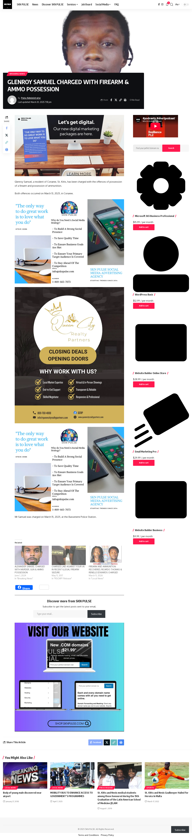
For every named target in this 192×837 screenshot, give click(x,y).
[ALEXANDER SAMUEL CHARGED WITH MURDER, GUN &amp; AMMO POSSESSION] (32, 555)
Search (171, 148)
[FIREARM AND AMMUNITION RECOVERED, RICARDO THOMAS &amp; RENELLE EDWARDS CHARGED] (106, 555)
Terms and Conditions (88, 835)
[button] (171, 4)
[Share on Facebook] (111, 100)
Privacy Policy (107, 835)
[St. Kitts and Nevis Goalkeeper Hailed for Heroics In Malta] (167, 775)
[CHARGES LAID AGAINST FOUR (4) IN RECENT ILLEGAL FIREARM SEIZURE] (69, 555)
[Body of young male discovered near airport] (25, 775)
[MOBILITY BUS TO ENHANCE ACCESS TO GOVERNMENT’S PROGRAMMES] (72, 775)
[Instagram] (162, 4)
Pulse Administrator (31, 98)
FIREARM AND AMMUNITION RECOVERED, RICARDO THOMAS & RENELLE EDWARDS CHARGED (105, 569)
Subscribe (96, 613)
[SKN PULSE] (7, 4)
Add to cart (143, 227)
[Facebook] (159, 4)
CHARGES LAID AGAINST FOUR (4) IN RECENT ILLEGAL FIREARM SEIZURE (68, 569)
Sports (150, 788)
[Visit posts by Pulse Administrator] (12, 99)
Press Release (106, 788)
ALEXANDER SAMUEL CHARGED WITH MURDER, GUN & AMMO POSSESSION (30, 569)
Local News (10, 788)
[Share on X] (116, 100)
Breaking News (17, 74)
